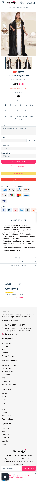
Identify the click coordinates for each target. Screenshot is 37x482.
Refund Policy (7, 368)
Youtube (5, 441)
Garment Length (6, 153)
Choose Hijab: (5, 145)
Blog (3, 350)
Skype (4, 444)
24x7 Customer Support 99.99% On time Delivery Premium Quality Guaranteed (20, 329)
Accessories (6, 416)
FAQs (4, 378)
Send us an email (11, 334)
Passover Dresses (8, 419)
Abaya (4, 397)
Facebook (5, 428)
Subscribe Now (29, 468)
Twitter (4, 431)
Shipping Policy (7, 371)
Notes (3, 125)
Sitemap (5, 353)
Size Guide (6, 375)
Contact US (6, 346)
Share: (3, 207)
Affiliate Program (8, 356)
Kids (3, 406)
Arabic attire (12, 2)
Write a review (18, 297)
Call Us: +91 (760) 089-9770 (15, 325)
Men (3, 403)
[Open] (5, 476)
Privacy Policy (7, 381)
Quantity (4, 137)
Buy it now (18, 173)
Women (5, 400)
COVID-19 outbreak (9, 365)
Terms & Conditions (9, 384)
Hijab (4, 409)
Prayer (4, 413)
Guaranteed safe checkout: (12, 186)
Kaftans (5, 393)
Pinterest (5, 438)
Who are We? (7, 343)
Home (10, 7)
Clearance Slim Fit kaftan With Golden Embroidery (20, 477)
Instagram (5, 435)
